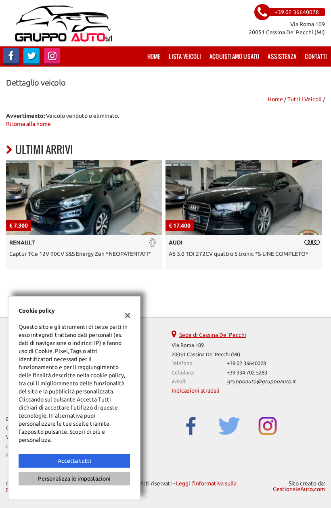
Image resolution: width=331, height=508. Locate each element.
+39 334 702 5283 (247, 373)
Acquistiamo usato (234, 56)
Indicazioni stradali (196, 390)
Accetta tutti (74, 461)
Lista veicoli (185, 56)
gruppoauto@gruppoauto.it (261, 381)
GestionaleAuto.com (299, 489)
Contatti (316, 56)
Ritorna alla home (28, 124)
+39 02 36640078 (246, 363)
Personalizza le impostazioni (74, 478)
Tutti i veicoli (304, 99)
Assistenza (282, 56)
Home (154, 56)
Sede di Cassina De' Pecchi (212, 335)
